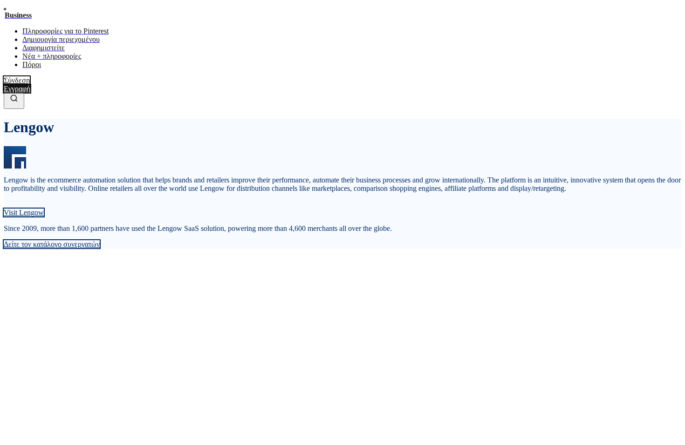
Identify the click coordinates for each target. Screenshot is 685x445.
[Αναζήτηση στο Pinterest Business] (14, 101)
